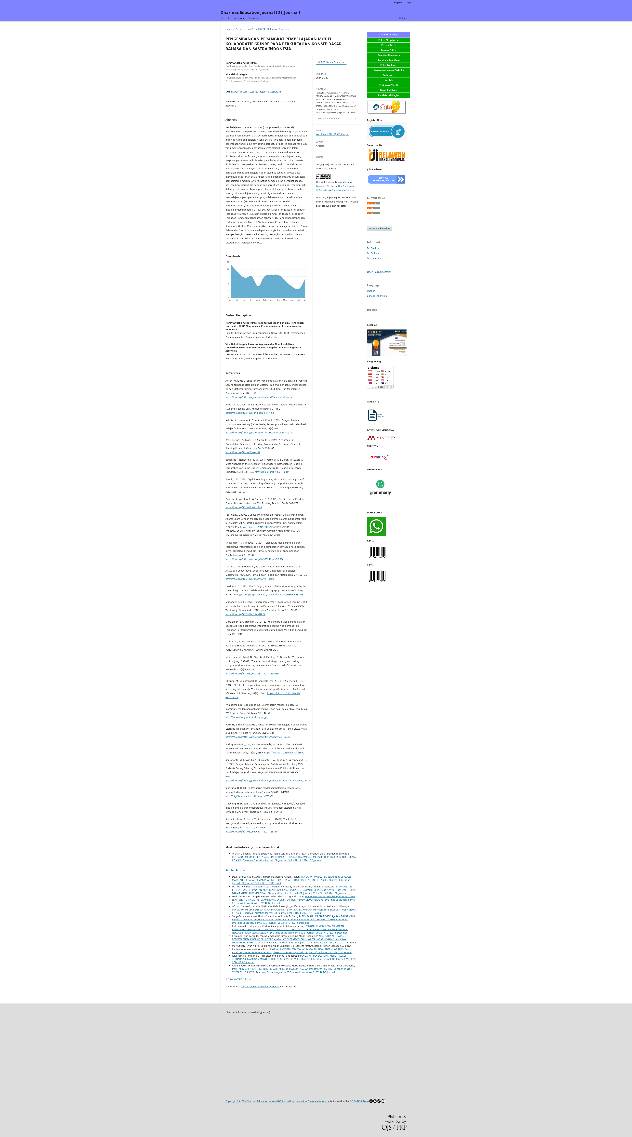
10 (244, 979)
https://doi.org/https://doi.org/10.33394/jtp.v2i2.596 (254, 559)
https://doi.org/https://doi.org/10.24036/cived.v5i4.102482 (257, 736)
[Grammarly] (380, 499)
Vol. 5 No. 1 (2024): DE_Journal (262, 28)
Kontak (389, 80)
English (371, 290)
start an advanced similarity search (260, 986)
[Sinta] (387, 113)
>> (250, 979)
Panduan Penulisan (389, 60)
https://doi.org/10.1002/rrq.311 (272, 471)
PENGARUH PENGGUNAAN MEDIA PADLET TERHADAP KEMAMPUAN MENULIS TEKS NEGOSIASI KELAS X (289, 957)
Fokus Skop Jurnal (388, 40)
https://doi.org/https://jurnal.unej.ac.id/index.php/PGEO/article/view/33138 (267, 780)
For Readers (373, 248)
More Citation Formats (329, 118)
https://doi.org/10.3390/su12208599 (284, 752)
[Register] (387, 138)
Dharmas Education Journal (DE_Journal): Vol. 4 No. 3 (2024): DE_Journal (282, 860)
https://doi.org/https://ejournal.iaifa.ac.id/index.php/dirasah (259, 397)
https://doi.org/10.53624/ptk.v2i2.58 (245, 614)
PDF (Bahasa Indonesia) (332, 62)
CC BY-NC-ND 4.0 (359, 1101)
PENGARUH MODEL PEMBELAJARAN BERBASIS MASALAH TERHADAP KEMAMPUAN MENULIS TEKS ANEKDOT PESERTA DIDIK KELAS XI (291, 878)
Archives (239, 18)
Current (225, 18)
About (252, 18)
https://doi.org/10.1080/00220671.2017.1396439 (252, 673)
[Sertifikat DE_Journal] (387, 355)
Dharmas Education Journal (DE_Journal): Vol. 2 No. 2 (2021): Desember (271, 922)
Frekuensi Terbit (388, 85)
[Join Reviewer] (387, 184)
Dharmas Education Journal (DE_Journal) (260, 12)
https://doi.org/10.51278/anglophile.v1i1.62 (249, 412)
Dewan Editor (388, 50)
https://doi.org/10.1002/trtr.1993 (243, 507)
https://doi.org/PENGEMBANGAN (258, 527)
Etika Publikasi (388, 65)
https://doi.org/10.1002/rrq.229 (242, 452)
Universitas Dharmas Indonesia (312, 1101)
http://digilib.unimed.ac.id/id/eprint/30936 (249, 796)
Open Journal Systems (379, 271)
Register (398, 2)
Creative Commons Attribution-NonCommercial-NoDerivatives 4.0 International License (335, 186)
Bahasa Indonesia (377, 295)
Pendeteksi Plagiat (388, 95)
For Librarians (374, 257)
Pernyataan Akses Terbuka (388, 70)
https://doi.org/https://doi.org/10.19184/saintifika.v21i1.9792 (259, 432)
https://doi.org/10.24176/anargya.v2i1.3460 (249, 578)
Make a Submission (379, 228)
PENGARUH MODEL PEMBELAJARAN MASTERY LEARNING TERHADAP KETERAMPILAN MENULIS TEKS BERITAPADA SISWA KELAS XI (293, 898)
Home (228, 28)
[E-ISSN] (377, 558)
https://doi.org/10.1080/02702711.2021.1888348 (252, 831)
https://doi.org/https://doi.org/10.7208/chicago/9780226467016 (268, 594)
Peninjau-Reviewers (389, 55)
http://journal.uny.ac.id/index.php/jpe (246, 717)
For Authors (373, 253)
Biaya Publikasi (388, 90)
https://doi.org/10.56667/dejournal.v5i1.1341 (256, 91)
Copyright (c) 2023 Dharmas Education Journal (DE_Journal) (258, 1101)
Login (408, 2)
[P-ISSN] (377, 582)
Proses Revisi (388, 45)
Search (405, 18)
